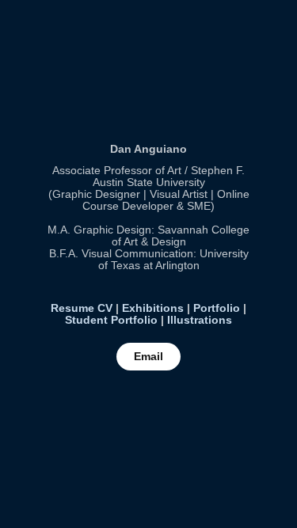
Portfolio (216, 308)
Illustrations (199, 319)
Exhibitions (153, 308)
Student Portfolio (111, 319)
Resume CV (81, 308)
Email (148, 356)
